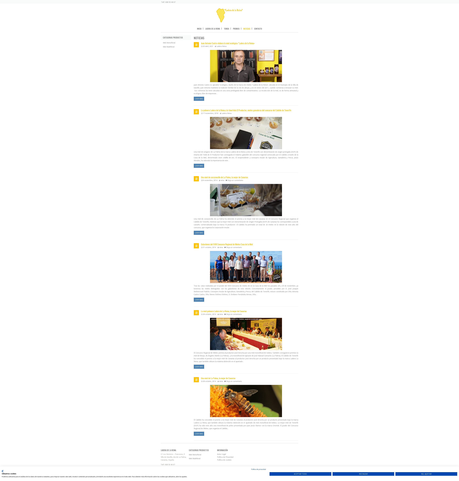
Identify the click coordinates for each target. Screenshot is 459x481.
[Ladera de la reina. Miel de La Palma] (229, 15)
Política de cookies (224, 460)
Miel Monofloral (169, 43)
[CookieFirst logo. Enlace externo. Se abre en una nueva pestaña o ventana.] (3, 471)
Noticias (246, 28)
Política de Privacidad (225, 457)
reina (222, 180)
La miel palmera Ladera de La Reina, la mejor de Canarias (224, 311)
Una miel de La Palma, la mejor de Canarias (218, 378)
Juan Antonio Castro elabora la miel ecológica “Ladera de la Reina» (228, 43)
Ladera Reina (221, 46)
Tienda (226, 28)
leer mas (199, 99)
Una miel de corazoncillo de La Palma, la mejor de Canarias (224, 177)
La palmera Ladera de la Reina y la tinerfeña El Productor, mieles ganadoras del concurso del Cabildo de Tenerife (246, 110)
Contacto (258, 28)
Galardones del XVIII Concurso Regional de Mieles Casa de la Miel (227, 244)
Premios (236, 28)
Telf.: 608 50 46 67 (168, 2)
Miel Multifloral (168, 47)
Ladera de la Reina (212, 28)
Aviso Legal (221, 454)
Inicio (199, 28)
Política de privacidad (258, 469)
